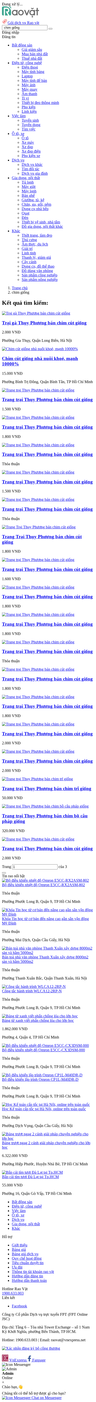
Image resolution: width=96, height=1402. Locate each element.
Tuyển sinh (30, 120)
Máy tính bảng (33, 72)
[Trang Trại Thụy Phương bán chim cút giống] (39, 527)
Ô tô (25, 138)
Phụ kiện (28, 107)
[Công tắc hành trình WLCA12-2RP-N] (34, 986)
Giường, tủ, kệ (33, 200)
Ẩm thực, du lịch (35, 244)
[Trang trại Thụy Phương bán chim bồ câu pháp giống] (45, 806)
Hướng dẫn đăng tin (27, 1276)
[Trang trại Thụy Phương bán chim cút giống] (38, 390)
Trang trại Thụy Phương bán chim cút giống (47, 399)
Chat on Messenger (46, 1398)
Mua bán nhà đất (35, 54)
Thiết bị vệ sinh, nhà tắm (41, 222)
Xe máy (28, 142)
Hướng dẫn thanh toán (29, 1280)
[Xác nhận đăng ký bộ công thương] (31, 1348)
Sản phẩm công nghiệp (39, 275)
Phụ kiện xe (31, 156)
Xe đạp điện (31, 151)
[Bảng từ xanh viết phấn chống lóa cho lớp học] (40, 1016)
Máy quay (29, 89)
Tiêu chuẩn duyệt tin (28, 1263)
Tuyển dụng (31, 125)
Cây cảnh (29, 262)
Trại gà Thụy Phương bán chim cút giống (44, 322)
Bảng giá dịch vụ (25, 1254)
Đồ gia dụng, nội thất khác (42, 226)
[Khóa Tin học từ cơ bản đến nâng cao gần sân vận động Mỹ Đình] (48, 914)
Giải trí (27, 248)
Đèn (25, 218)
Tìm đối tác (30, 169)
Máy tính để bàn (34, 80)
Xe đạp (27, 147)
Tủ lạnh (28, 182)
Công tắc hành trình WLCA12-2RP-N (32, 991)
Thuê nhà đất (32, 58)
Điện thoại (30, 67)
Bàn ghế (28, 195)
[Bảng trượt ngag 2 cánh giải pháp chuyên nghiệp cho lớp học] (48, 1138)
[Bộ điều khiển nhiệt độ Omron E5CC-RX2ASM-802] (45, 880)
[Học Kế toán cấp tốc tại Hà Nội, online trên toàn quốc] (46, 1104)
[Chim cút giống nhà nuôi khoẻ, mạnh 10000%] (40, 349)
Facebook (19, 1306)
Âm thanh (29, 94)
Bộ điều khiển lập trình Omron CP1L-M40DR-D (40, 1079)
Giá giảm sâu (32, 49)
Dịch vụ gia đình (35, 173)
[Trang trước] (4, 873)
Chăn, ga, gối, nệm (36, 204)
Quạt (25, 213)
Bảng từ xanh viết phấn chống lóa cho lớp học (38, 1020)
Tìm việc (28, 129)
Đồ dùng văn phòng (37, 271)
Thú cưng (29, 240)
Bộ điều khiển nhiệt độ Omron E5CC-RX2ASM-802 (43, 885)
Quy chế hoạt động (27, 1258)
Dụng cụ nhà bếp (35, 209)
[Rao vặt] (20, 16)
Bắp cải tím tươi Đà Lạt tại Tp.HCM (30, 1177)
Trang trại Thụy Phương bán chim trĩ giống (46, 788)
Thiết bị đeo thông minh (40, 103)
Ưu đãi (17, 1267)
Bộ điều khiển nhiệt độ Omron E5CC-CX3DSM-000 (43, 1050)
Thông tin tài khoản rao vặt (33, 1272)
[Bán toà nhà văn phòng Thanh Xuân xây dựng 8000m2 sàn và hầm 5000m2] (48, 953)
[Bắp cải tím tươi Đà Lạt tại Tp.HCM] (32, 1172)
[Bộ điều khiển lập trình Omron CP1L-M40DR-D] (42, 1075)
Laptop (27, 76)
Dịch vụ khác (32, 164)
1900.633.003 (13, 1293)
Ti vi (25, 98)
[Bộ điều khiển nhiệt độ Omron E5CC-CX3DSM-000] (45, 1045)
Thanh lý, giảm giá (36, 257)
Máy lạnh (29, 191)
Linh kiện (29, 111)
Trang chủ (20, 288)
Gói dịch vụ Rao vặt (23, 23)
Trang (7, 867)
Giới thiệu (19, 1245)
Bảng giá (19, 1249)
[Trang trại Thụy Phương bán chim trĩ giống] (37, 779)
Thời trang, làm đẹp (37, 235)
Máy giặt (28, 187)
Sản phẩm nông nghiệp (40, 279)
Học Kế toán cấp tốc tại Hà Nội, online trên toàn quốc (44, 1109)
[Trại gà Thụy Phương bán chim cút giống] (36, 313)
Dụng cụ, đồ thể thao (38, 266)
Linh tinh (29, 253)
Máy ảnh (28, 85)
